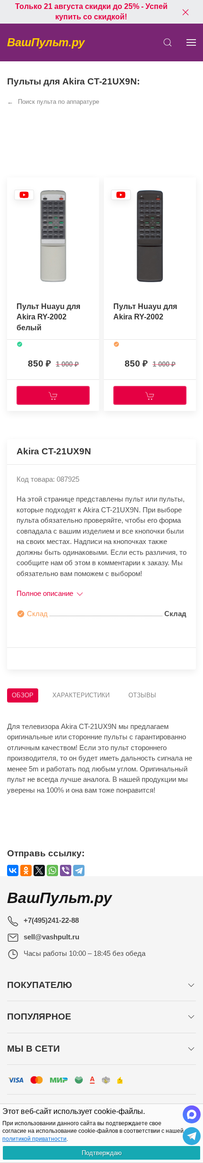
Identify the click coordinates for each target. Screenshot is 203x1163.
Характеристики (81, 695)
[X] (39, 870)
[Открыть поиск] (167, 42)
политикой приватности (34, 1139)
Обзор (23, 695)
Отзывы (142, 695)
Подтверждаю (102, 1152)
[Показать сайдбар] (191, 42)
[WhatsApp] (52, 870)
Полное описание (46, 593)
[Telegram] (79, 870)
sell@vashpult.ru (51, 937)
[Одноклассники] (26, 870)
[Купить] (53, 395)
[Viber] (65, 870)
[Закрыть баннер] (185, 12)
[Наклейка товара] (24, 194)
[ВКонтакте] (12, 870)
